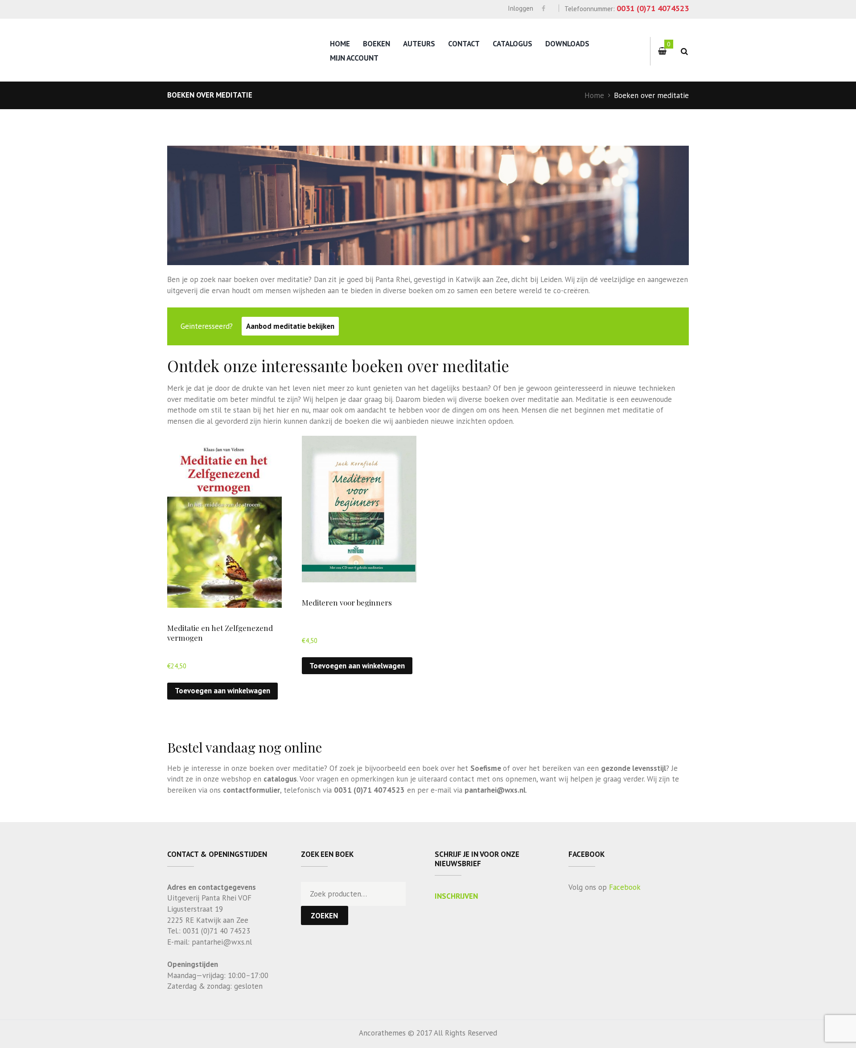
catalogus (280, 779)
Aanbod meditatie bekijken (290, 326)
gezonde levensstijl (633, 768)
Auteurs (419, 44)
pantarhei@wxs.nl (495, 790)
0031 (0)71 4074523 (653, 8)
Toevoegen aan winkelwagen (222, 691)
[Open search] (684, 51)
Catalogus (512, 44)
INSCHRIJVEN (456, 896)
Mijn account (354, 58)
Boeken (376, 44)
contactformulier (251, 790)
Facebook (625, 887)
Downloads (567, 44)
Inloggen (520, 8)
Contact (464, 44)
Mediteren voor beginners (347, 602)
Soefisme (485, 768)
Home (340, 44)
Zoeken (324, 916)
